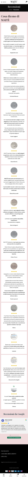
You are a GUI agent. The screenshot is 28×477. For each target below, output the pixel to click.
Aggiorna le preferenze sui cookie (9, 462)
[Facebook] (4, 448)
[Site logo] (14, 2)
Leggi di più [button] (4, 431)
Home (10, 9)
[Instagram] (2, 448)
